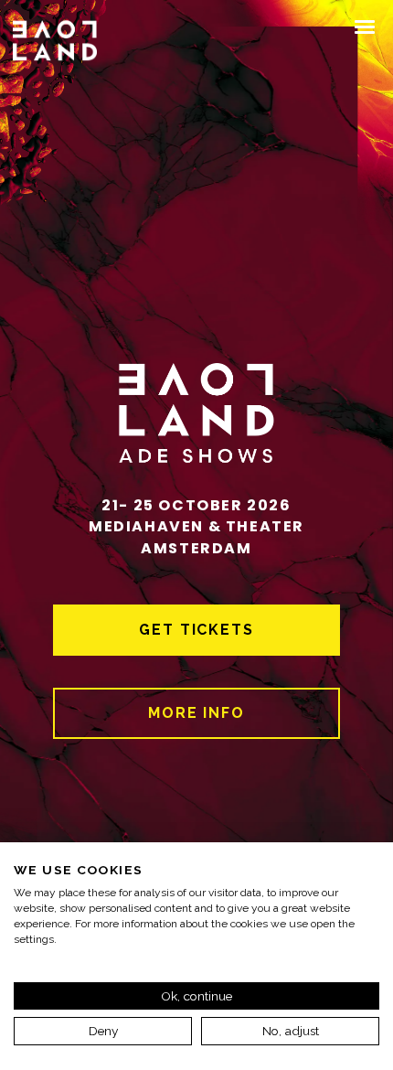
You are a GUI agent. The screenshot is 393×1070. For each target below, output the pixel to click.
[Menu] (365, 25)
